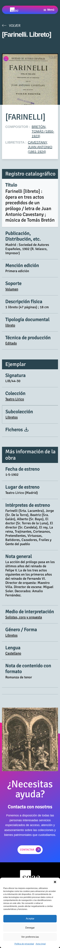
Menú (50, 9)
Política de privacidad (24, 944)
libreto (10, 325)
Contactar (27, 849)
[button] (55, 881)
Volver (14, 25)
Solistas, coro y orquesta (23, 617)
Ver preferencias (30, 936)
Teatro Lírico (14, 399)
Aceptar (30, 918)
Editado (11, 343)
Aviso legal (41, 944)
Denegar (30, 927)
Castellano (13, 653)
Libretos (12, 417)
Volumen (11, 289)
